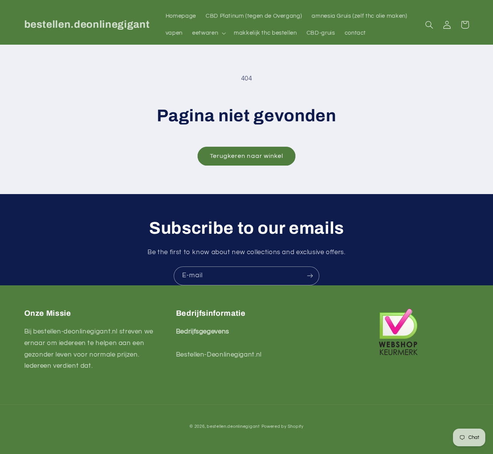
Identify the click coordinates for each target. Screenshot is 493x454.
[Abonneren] (310, 275)
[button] (208, 33)
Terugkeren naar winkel (246, 156)
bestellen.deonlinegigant (233, 426)
